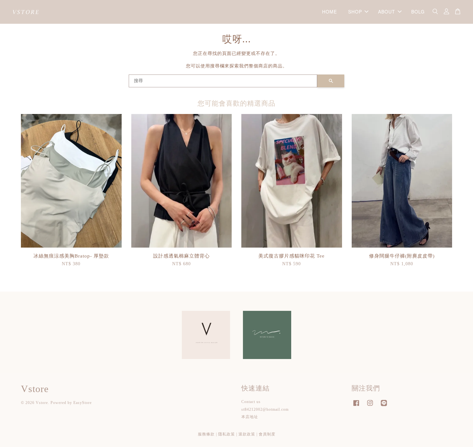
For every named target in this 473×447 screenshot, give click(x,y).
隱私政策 (226, 434)
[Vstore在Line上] (383, 406)
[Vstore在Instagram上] (370, 406)
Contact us (251, 401)
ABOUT (386, 11)
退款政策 (246, 434)
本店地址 (249, 417)
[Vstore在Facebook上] (356, 406)
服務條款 (206, 434)
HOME (329, 11)
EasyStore (82, 402)
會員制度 (267, 434)
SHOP (355, 11)
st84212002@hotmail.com (265, 409)
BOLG (418, 11)
